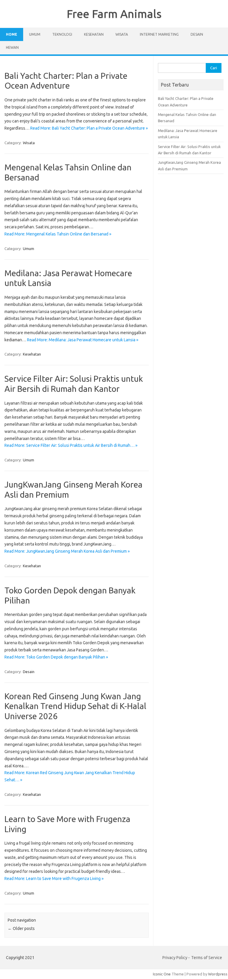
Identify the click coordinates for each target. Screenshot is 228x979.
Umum (34, 34)
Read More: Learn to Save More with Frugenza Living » (54, 878)
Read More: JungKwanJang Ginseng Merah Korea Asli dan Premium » (67, 551)
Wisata (121, 34)
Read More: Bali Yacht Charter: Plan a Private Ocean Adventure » (89, 128)
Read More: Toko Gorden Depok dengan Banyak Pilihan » (56, 657)
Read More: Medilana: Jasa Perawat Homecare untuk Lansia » (82, 339)
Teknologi (62, 34)
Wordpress (217, 974)
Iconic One (162, 974)
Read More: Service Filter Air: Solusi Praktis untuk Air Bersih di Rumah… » (70, 445)
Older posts (21, 928)
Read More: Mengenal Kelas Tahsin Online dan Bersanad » (57, 234)
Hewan (12, 47)
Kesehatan (94, 34)
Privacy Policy (174, 957)
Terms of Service (206, 957)
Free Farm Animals (114, 13)
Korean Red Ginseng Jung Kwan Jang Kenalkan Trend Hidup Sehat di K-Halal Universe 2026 (75, 706)
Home (11, 34)
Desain (197, 34)
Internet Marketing (159, 34)
